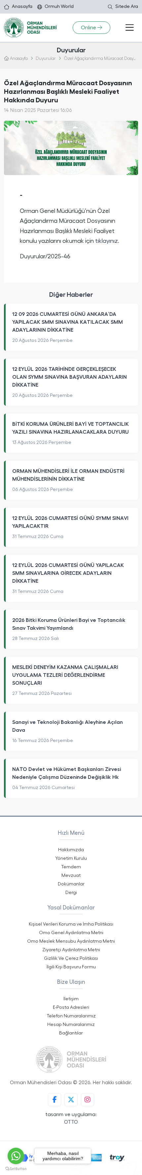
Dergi (71, 892)
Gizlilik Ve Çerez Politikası (71, 958)
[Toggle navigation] (129, 27)
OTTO (71, 1122)
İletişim (71, 999)
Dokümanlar (71, 884)
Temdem (71, 867)
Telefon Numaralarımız (71, 1016)
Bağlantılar (71, 1033)
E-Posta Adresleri (71, 1007)
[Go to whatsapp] (16, 1156)
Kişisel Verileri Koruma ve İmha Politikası (71, 924)
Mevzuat (71, 875)
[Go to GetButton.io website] (15, 1168)
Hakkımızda (71, 850)
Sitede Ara (126, 6)
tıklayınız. (107, 241)
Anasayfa (22, 6)
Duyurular (46, 59)
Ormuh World (59, 6)
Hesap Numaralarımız (71, 1024)
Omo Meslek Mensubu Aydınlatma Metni (71, 941)
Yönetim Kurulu (71, 858)
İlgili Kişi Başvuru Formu (71, 967)
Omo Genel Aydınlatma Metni (71, 933)
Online (88, 27)
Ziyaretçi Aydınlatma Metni (71, 950)
